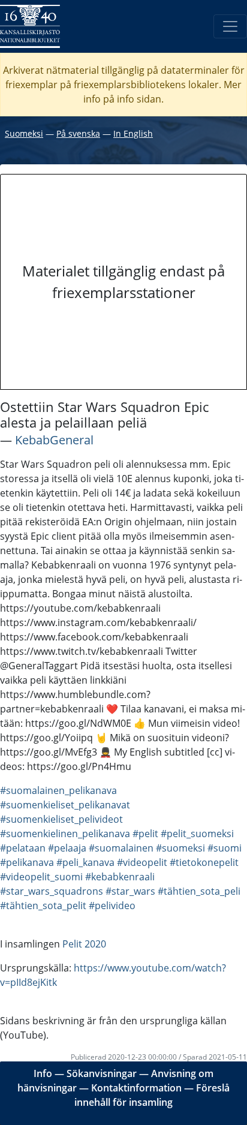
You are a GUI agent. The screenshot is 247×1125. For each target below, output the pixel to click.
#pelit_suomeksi (197, 833)
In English (133, 133)
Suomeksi (24, 133)
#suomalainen (121, 848)
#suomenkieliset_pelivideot (61, 819)
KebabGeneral (54, 440)
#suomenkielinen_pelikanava (65, 833)
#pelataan (23, 848)
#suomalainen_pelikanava (58, 790)
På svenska (78, 133)
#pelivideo (112, 905)
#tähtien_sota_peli (199, 891)
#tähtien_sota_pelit (43, 905)
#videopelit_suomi (41, 876)
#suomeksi (180, 848)
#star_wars (130, 891)
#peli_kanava (85, 862)
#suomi (224, 848)
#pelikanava (27, 862)
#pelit (145, 833)
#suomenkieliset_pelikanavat (65, 804)
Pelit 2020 (84, 943)
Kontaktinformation (136, 1087)
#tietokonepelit (204, 862)
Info (43, 1073)
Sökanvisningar (102, 1073)
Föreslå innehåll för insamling (152, 1095)
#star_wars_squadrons (51, 891)
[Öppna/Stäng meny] (230, 26)
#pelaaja (67, 848)
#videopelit (142, 862)
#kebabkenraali (120, 876)
